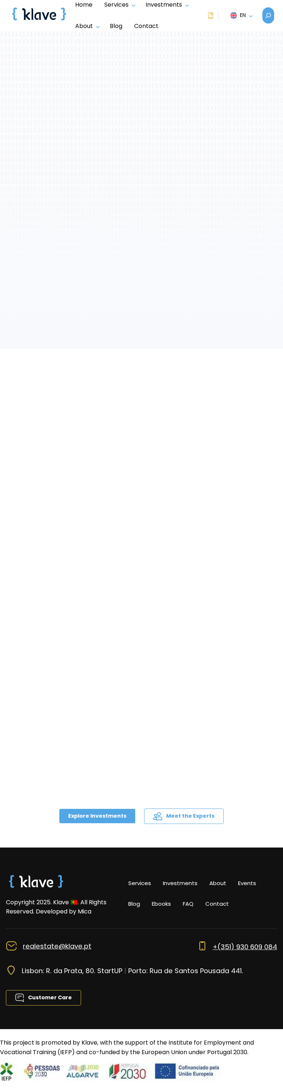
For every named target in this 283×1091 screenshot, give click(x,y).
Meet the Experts (189, 816)
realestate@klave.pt (57, 946)
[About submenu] (96, 26)
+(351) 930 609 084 (245, 946)
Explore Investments (97, 816)
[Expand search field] (268, 15)
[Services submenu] (132, 5)
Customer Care (49, 997)
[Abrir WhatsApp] (265, 1072)
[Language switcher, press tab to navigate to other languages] (240, 15)
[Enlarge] (56, 880)
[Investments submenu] (185, 5)
